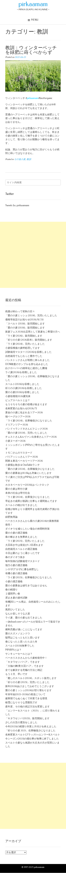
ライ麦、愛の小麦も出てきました (23, 617)
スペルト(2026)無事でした (19, 645)
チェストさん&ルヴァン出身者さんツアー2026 (31, 436)
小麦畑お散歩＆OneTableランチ (22, 464)
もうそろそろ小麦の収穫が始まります (26, 404)
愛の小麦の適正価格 (16, 532)
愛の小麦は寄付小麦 (16, 488)
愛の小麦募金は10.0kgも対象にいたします (28, 473)
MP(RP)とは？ (13, 649)
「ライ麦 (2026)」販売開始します (23, 335)
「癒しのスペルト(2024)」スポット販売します (30, 678)
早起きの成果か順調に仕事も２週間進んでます (31, 501)
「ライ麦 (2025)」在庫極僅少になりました (28, 577)
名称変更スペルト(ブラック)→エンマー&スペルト (32, 734)
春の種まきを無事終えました (21, 536)
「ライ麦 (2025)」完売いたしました (25, 540)
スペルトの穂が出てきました (21, 505)
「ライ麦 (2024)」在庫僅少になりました (27, 497)
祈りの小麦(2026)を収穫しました (23, 388)
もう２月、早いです (16, 674)
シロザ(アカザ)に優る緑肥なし (22, 569)
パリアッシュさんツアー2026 (21, 456)
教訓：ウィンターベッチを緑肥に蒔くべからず (31, 50)
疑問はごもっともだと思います (22, 637)
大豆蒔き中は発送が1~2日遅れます (24, 544)
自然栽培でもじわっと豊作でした (23, 356)
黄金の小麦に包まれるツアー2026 (24, 412)
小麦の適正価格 (14, 581)
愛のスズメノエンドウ (17, 633)
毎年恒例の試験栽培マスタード (22, 561)
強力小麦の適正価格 (16, 565)
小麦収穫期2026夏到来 (17, 396)
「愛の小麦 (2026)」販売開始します (25, 327)
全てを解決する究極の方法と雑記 (23, 670)
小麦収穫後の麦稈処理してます (22, 347)
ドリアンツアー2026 (16, 424)
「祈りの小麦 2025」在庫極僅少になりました (30, 730)
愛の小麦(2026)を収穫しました (22, 392)
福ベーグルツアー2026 (17, 416)
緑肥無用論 (11, 516)
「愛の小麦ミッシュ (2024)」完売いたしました (31, 315)
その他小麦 (20, 159)
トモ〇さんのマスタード (18, 452)
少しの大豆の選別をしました (21, 722)
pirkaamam (33, 4)
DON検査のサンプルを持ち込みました (26, 364)
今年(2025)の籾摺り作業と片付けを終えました (30, 726)
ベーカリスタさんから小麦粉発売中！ (26, 657)
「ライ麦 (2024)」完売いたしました (25, 343)
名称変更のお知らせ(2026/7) (21, 408)
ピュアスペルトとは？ (17, 400)
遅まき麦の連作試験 (16, 597)
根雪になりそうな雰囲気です (21, 702)
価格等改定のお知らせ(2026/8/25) (24, 319)
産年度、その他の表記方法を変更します (27, 706)
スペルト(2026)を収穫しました (22, 384)
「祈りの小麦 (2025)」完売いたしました (27, 682)
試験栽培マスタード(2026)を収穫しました (28, 352)
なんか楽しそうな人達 (17, 613)
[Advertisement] (33, 255)
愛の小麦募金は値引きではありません (26, 585)
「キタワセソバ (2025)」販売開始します (27, 718)
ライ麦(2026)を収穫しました (21, 372)
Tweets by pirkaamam (17, 205)
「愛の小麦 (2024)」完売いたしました (26, 432)
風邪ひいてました (15, 609)
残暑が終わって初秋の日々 (20, 311)
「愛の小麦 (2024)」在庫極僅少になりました (30, 468)
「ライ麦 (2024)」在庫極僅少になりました (28, 420)
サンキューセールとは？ (18, 653)
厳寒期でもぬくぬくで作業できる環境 (26, 698)
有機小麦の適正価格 (16, 573)
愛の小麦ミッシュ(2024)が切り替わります (28, 690)
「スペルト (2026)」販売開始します (25, 323)
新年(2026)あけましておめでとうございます (29, 686)
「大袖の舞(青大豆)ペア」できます (24, 665)
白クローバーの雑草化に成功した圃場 (26, 368)
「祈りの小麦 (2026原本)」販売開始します (28, 339)
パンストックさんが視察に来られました (27, 360)
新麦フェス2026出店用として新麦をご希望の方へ (32, 331)
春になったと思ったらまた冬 (21, 641)
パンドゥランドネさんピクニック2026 (26, 428)
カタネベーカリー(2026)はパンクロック (27, 484)
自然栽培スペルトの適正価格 (21, 549)
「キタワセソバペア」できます (22, 661)
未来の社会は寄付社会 (17, 492)
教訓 (29, 159)
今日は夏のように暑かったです (22, 553)
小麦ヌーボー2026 (15, 440)
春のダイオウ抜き (15, 557)
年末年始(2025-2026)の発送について (25, 694)
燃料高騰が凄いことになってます (23, 629)
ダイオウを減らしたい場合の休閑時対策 (27, 528)
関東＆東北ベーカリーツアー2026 (24, 460)
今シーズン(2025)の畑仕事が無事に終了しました (32, 738)
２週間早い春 (12, 593)
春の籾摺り (11, 589)
